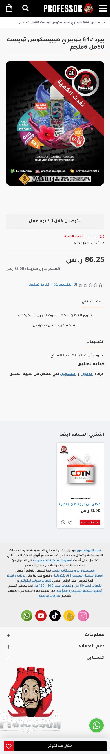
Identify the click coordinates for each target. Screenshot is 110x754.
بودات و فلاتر (16, 576)
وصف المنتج (93, 302)
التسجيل (68, 374)
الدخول (87, 374)
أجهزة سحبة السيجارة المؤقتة (79, 591)
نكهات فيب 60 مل (88, 586)
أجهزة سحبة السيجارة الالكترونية (78, 576)
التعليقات (95, 342)
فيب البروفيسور (89, 550)
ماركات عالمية (49, 596)
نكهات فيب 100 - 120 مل (52, 586)
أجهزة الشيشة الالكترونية (52, 561)
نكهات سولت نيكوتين (35, 581)
